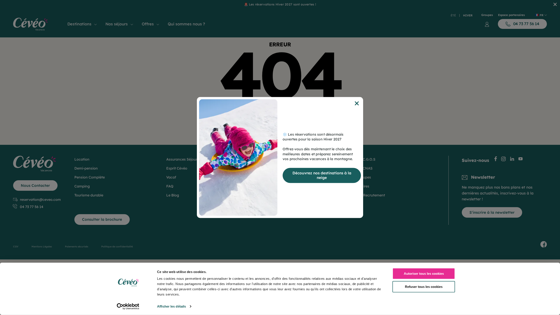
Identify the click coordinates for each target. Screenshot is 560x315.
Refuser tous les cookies (424, 286)
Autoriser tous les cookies (424, 273)
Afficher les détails (171, 306)
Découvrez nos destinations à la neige (321, 175)
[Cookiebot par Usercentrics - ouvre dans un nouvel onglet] (128, 306)
